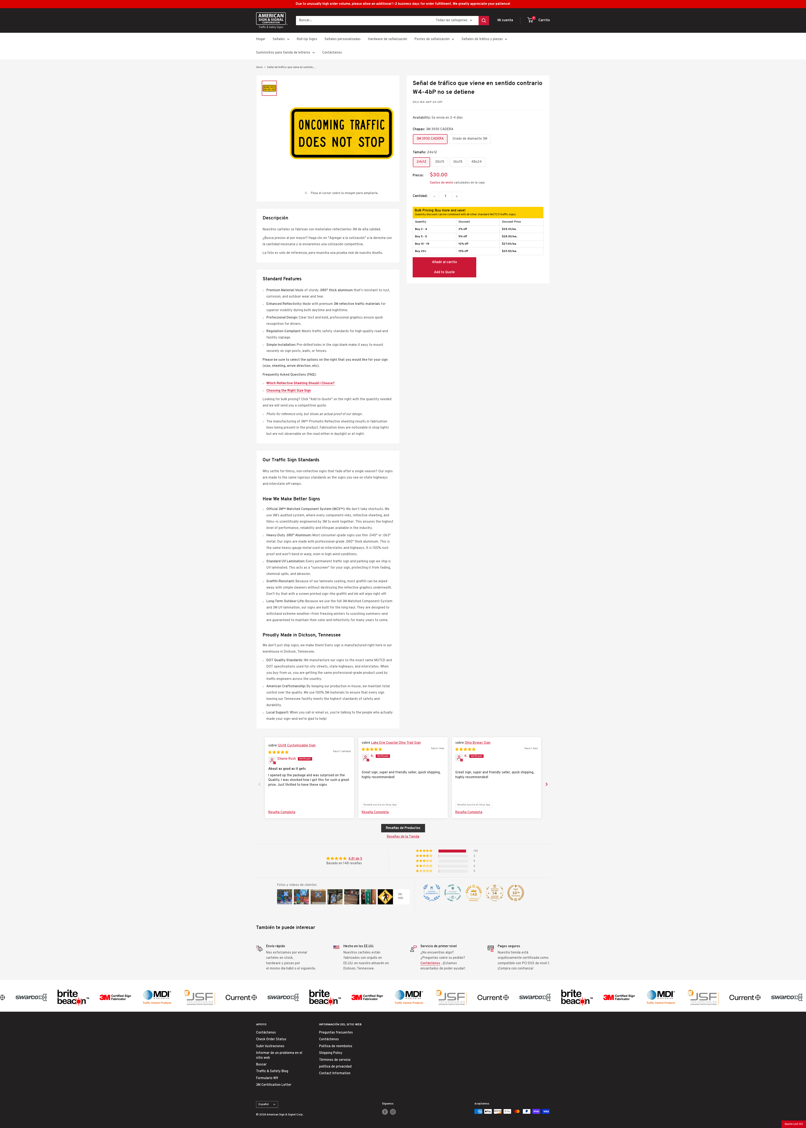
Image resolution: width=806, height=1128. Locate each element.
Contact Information (335, 1073)
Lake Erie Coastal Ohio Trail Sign (396, 743)
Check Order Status (271, 1039)
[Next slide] (546, 784)
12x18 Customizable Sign (297, 746)
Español (263, 1104)
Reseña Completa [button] (281, 812)
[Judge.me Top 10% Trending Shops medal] (515, 892)
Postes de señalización (432, 39)
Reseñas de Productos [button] (403, 828)
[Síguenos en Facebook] (385, 1112)
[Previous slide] (259, 784)
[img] (278, 752)
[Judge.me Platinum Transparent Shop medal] (452, 892)
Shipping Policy (330, 1053)
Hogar (260, 39)
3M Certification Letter (273, 1085)
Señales (279, 39)
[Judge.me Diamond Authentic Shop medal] (431, 892)
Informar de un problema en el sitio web (279, 1055)
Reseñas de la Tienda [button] (403, 837)
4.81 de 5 (355, 859)
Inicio (259, 67)
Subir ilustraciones (270, 1046)
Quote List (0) (794, 1124)
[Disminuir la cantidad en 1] (434, 196)
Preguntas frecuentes (336, 1033)
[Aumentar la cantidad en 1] (456, 196)
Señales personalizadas (342, 39)
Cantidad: (420, 196)
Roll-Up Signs (307, 39)
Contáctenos (332, 53)
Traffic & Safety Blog (272, 1071)
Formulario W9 (267, 1078)
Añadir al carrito (444, 262)
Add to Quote (444, 272)
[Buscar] (484, 20)
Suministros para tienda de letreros (283, 53)
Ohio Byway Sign (478, 743)
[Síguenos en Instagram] (393, 1112)
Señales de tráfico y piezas (482, 39)
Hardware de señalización (387, 39)
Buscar (261, 1064)
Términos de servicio (335, 1060)
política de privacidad (335, 1067)
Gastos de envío (441, 183)
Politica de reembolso (335, 1046)
